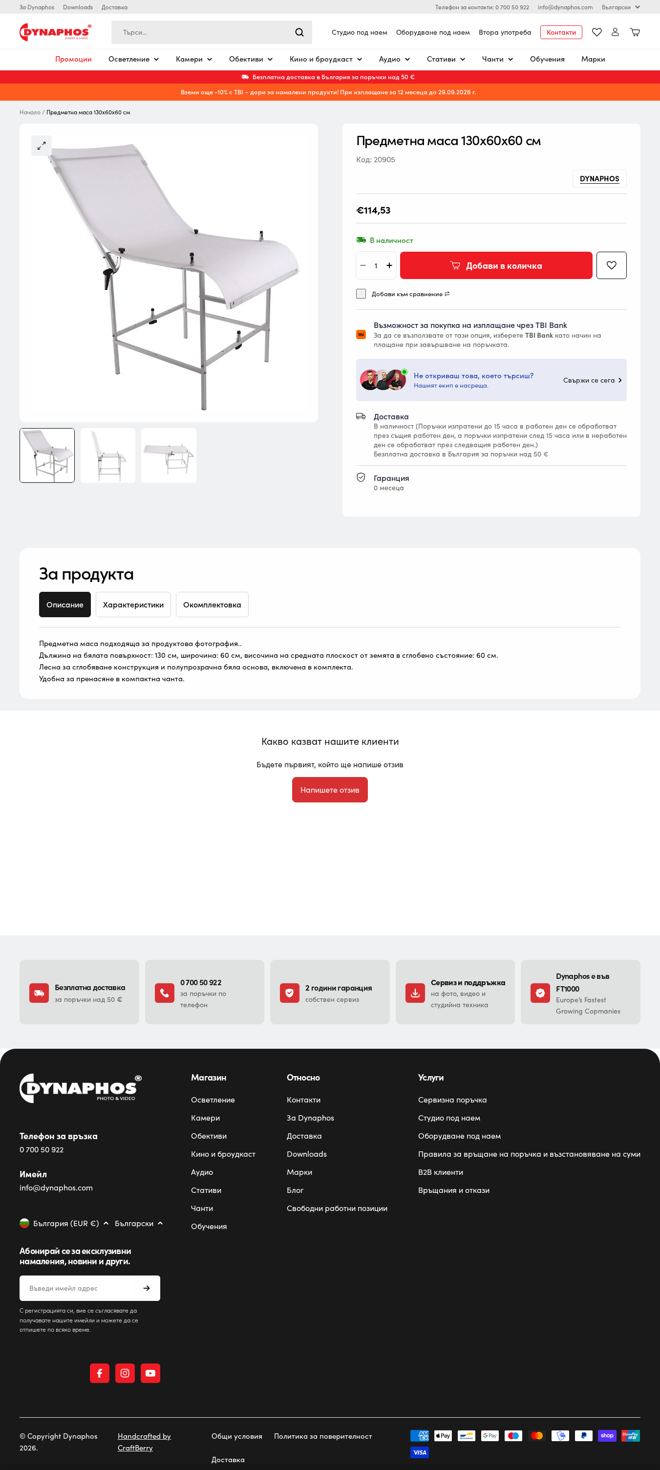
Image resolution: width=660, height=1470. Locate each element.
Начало (30, 112)
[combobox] (211, 32)
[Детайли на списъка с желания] (597, 32)
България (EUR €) (66, 1223)
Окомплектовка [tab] (212, 604)
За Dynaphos (37, 7)
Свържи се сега (589, 380)
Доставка (115, 7)
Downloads (78, 7)
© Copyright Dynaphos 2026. (59, 1441)
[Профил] (615, 32)
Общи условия (237, 1436)
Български (616, 7)
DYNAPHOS (599, 178)
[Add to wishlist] (611, 265)
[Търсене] (299, 32)
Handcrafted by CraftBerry (144, 1441)
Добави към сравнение (407, 294)
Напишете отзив (330, 789)
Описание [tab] (65, 604)
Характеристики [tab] (133, 604)
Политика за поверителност (323, 1436)
